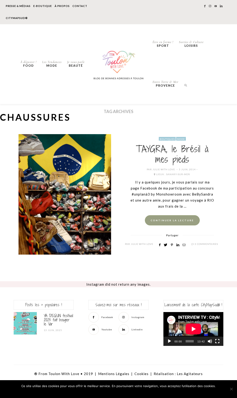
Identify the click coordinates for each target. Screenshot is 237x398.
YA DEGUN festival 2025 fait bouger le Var (58, 320)
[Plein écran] (217, 341)
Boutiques (167, 139)
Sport (163, 43)
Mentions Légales (113, 374)
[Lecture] (169, 341)
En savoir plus (132, 392)
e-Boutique (42, 5)
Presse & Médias (18, 5)
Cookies (141, 374)
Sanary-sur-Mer (178, 174)
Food (28, 63)
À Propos (62, 5)
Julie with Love (164, 169)
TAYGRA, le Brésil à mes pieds (172, 154)
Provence (165, 83)
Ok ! (107, 392)
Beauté (76, 63)
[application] (193, 329)
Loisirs (191, 43)
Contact (79, 5)
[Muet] (210, 341)
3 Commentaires (206, 244)
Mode (52, 63)
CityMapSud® (17, 17)
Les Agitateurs (190, 374)
